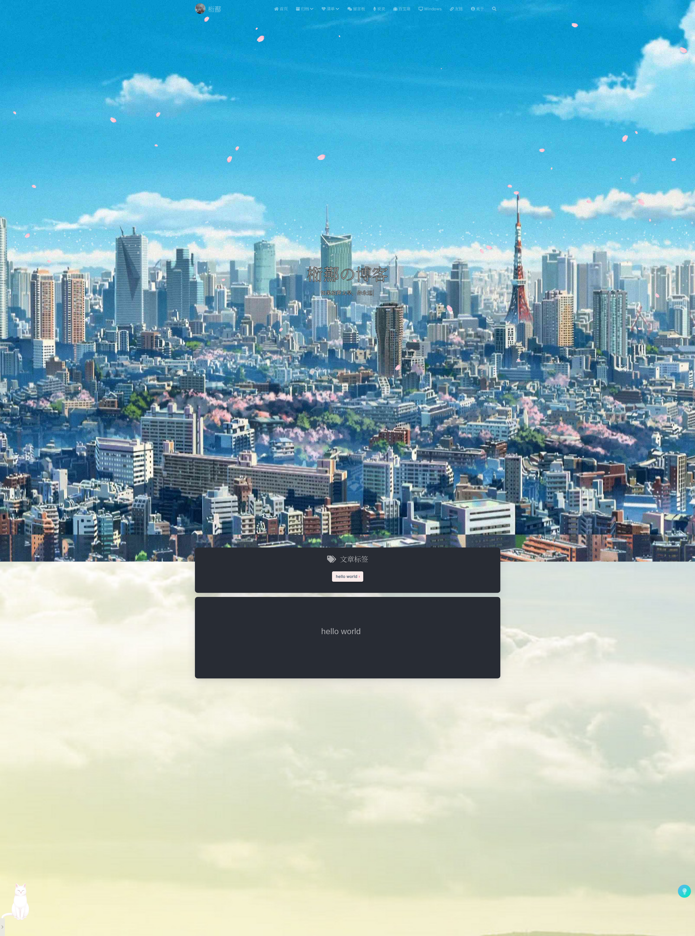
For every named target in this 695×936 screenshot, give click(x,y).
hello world (341, 631)
